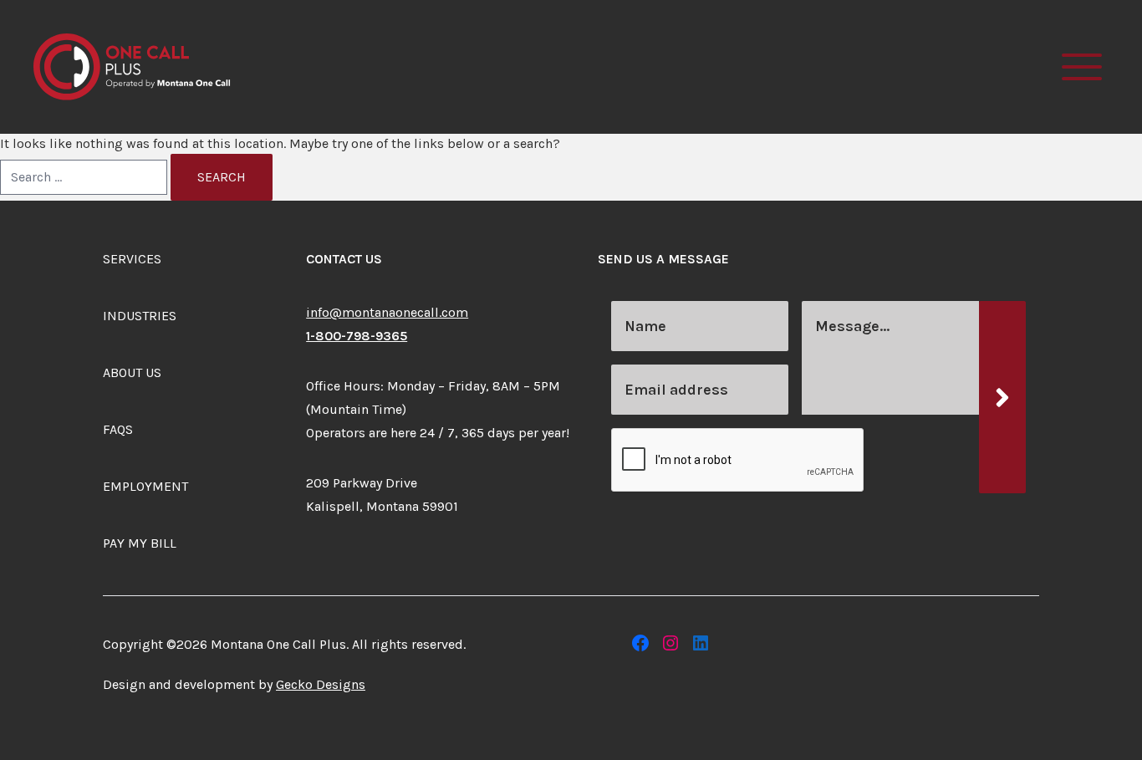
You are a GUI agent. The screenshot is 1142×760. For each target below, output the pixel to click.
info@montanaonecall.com (387, 312)
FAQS (118, 429)
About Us (132, 372)
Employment (145, 486)
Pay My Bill (139, 543)
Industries (139, 316)
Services (132, 259)
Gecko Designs (320, 684)
